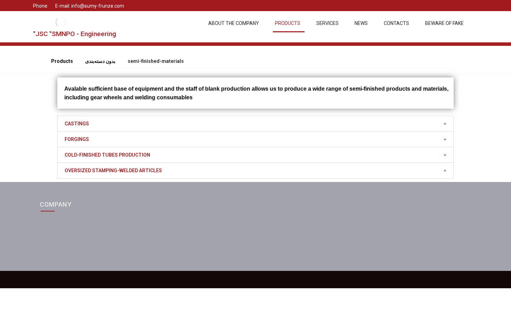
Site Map (396, 222)
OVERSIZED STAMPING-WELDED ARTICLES (113, 170)
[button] (255, 123)
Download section (407, 232)
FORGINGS (77, 139)
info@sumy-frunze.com (183, 241)
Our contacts (286, 222)
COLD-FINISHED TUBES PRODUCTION (107, 155)
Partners (281, 232)
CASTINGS (77, 123)
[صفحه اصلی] (36, 61)
